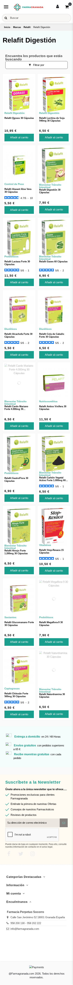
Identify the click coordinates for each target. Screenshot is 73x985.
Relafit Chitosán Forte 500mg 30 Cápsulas (16, 695)
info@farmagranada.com (24, 928)
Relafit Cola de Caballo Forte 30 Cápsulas (51, 335)
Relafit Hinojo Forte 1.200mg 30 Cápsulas (16, 552)
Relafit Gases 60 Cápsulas (53, 261)
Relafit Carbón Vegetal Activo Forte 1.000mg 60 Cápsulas (52, 480)
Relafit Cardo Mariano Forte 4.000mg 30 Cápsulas (16, 409)
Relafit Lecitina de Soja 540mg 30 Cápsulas (51, 119)
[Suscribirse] (64, 823)
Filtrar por (38, 64)
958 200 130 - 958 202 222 (25, 923)
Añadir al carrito (19, 137)
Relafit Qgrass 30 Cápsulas (19, 118)
